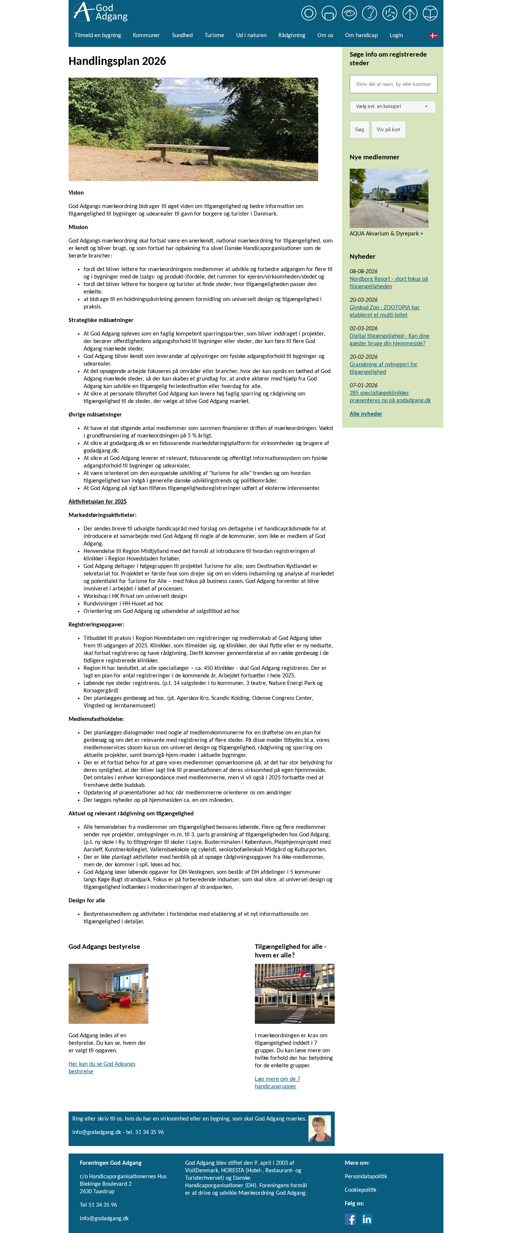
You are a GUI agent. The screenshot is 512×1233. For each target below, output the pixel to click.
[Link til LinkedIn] (367, 1223)
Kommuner (146, 36)
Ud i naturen (251, 36)
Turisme (214, 36)
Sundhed (182, 36)
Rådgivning (291, 36)
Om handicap (361, 36)
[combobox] (393, 107)
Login (396, 36)
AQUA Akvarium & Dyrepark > (386, 234)
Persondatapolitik (366, 1177)
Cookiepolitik (360, 1190)
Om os (325, 36)
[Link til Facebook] (352, 1223)
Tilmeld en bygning (98, 36)
